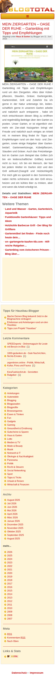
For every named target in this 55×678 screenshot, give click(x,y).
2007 (9, 619)
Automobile (13, 397)
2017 (9, 583)
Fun (9, 418)
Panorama (12, 460)
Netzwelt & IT (14, 453)
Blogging (11, 400)
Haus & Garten (23, 36)
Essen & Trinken (15, 414)
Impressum (36, 672)
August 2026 (13, 500)
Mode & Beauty (15, 446)
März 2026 (12, 517)
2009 (9, 611)
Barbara (10, 359)
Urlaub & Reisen (15, 481)
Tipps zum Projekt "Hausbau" (22, 328)
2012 (9, 601)
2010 (9, 608)
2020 (9, 573)
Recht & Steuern (15, 467)
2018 (9, 580)
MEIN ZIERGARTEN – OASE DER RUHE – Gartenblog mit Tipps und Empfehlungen (26, 28)
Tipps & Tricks (14, 477)
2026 (9, 552)
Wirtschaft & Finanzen (18, 484)
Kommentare (16, 637)
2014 (9, 594)
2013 (9, 597)
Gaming (11, 425)
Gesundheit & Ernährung (19, 428)
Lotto (9, 439)
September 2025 (15, 535)
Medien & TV (13, 442)
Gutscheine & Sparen (18, 432)
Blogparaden (13, 404)
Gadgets (11, 421)
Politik (10, 463)
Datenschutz (19, 672)
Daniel (9, 378)
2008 (9, 615)
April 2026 (12, 514)
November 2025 (15, 528)
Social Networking (16, 470)
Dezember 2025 (15, 524)
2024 (9, 559)
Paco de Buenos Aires (16, 369)
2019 (9, 576)
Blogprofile (12, 407)
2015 (9, 590)
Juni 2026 (12, 507)
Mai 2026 (11, 510)
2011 (9, 604)
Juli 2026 (11, 503)
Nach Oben (13, 641)
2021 (9, 569)
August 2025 (13, 538)
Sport (10, 474)
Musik (10, 449)
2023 (9, 562)
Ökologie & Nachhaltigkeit (20, 456)
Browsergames (14, 411)
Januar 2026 (13, 521)
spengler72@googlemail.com (19, 350)
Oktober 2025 (14, 531)
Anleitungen (13, 393)
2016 (9, 587)
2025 (9, 555)
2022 (9, 566)
